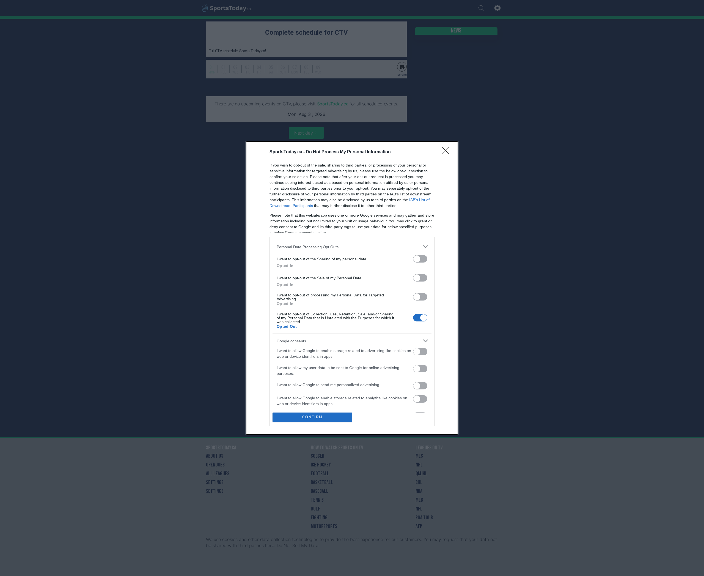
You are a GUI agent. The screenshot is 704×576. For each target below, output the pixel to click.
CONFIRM (312, 417)
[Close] (447, 152)
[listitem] (352, 247)
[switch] (420, 259)
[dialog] (352, 288)
